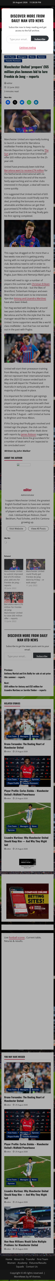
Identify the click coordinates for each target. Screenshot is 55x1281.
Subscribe (39, 39)
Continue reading (27, 47)
